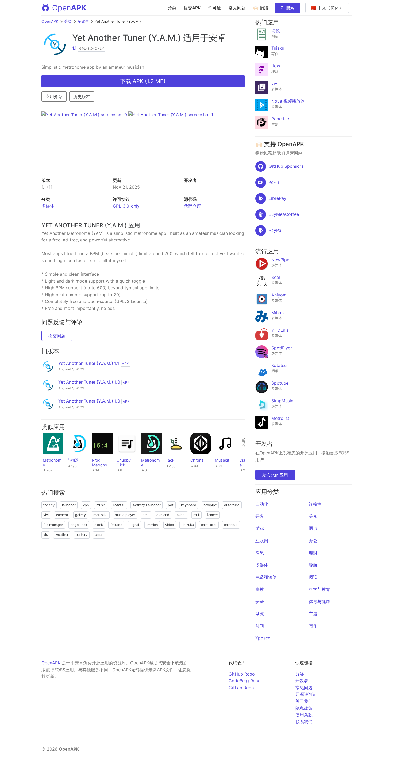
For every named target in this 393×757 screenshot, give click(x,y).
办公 (313, 540)
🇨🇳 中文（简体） (327, 7)
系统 (259, 613)
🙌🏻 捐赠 (260, 7)
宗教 (259, 589)
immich (152, 525)
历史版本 (81, 96)
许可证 (214, 7)
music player (125, 515)
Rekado (116, 525)
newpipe (210, 505)
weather (61, 535)
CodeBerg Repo (245, 680)
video (169, 525)
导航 (313, 565)
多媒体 (83, 21)
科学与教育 (319, 589)
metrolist (100, 515)
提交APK (192, 7)
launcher (69, 505)
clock (98, 525)
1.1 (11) (47, 187)
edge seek (79, 525)
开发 (259, 516)
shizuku (188, 525)
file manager (53, 525)
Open (69, 7)
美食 (313, 516)
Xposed (263, 638)
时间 (259, 626)
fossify (49, 505)
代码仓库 (192, 206)
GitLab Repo (241, 687)
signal (134, 525)
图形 (313, 528)
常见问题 (237, 7)
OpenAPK (49, 21)
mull (196, 515)
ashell (181, 515)
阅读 (313, 577)
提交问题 (57, 335)
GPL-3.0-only (126, 206)
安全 (259, 601)
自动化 (261, 504)
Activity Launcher (147, 505)
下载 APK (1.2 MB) (142, 81)
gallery (80, 515)
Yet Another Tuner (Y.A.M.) (126, 38)
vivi (46, 515)
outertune (232, 505)
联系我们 (304, 721)
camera (62, 515)
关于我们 (304, 701)
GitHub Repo (242, 674)
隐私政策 (304, 708)
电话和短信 (266, 577)
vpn (86, 505)
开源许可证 (306, 694)
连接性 (315, 504)
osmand (162, 515)
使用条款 (304, 714)
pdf (171, 505)
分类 (172, 7)
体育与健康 (319, 601)
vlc (45, 535)
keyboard (188, 505)
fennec (212, 515)
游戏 (259, 528)
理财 (313, 552)
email (99, 535)
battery (81, 535)
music (101, 505)
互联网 (261, 540)
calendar (231, 525)
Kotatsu (119, 505)
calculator (209, 525)
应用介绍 (54, 96)
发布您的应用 (275, 475)
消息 (259, 552)
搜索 (290, 7)
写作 (313, 626)
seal (146, 515)
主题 (313, 613)
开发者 (301, 680)
